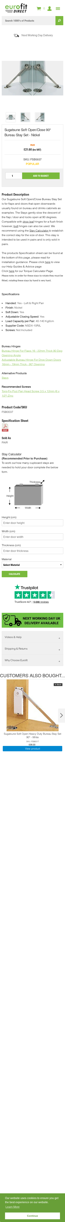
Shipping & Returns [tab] (16, 648)
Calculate (14, 573)
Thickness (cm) (11, 545)
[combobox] (28, 20)
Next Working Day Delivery (37, 35)
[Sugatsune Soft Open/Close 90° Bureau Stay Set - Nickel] (11, 117)
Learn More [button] (13, 1206)
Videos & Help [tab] (13, 637)
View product (32, 748)
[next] (61, 715)
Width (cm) (8, 531)
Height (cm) (9, 517)
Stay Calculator (39, 230)
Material (7, 559)
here (47, 262)
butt (16, 226)
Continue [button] (32, 1215)
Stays (5, 377)
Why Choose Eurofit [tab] (16, 660)
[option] (10, 117)
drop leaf (28, 221)
